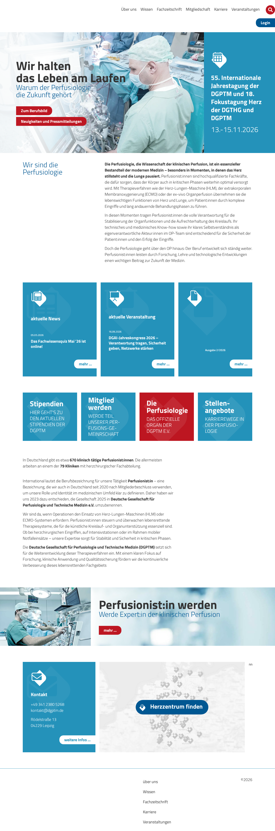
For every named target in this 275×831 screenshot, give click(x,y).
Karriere (220, 9)
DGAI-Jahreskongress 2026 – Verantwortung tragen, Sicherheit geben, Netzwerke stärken (137, 343)
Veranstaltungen (246, 9)
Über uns (128, 9)
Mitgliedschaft (198, 9)
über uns (150, 781)
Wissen (147, 9)
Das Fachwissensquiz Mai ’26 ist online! (58, 343)
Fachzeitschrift (169, 9)
